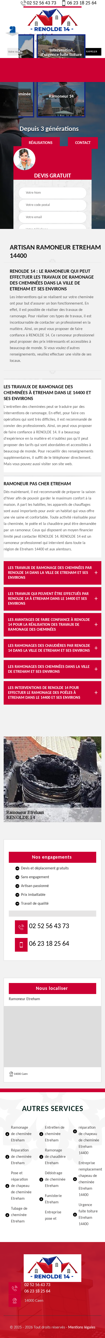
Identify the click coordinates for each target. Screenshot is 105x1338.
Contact (83, 143)
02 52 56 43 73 (41, 3)
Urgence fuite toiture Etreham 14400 (88, 1214)
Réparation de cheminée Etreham (21, 1157)
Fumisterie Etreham (53, 1199)
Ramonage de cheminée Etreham (21, 1134)
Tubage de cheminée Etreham (19, 1215)
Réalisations (40, 143)
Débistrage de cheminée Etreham (55, 1179)
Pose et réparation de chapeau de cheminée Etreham (21, 1186)
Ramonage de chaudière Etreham (55, 1157)
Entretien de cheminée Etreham (54, 1134)
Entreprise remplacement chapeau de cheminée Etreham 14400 (89, 1179)
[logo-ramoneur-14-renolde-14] (52, 20)
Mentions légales (81, 1327)
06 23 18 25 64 (81, 3)
